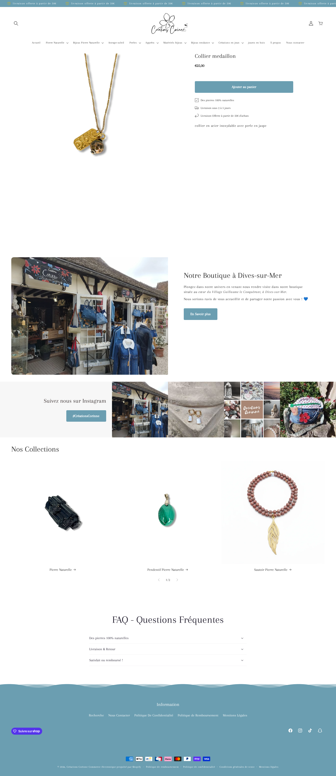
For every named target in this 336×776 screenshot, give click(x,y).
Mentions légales (268, 767)
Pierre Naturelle (61, 570)
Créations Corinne (77, 767)
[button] (16, 23)
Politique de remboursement (162, 767)
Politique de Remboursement (198, 715)
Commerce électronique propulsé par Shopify (115, 767)
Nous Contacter (119, 715)
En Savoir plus (200, 314)
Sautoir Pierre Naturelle (270, 570)
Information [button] (168, 704)
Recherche (96, 715)
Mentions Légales (235, 715)
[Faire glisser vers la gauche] (159, 580)
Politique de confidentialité (199, 767)
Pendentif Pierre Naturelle (165, 570)
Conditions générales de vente (237, 767)
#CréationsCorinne (86, 416)
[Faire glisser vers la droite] (177, 580)
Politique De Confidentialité (153, 715)
